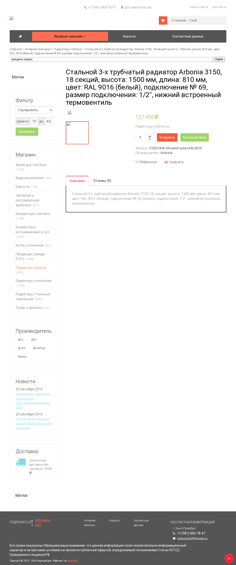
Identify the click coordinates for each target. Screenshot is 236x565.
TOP (227, 556)
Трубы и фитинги (29, 308)
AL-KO (22, 348)
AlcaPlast (39, 348)
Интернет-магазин (38, 49)
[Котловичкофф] (20, 36)
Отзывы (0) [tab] (102, 181)
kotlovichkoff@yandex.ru (192, 538)
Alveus (22, 356)
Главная (15, 49)
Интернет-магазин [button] (68, 36)
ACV (21, 339)
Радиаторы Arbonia (67, 49)
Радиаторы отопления (33, 281)
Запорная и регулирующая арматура (27, 200)
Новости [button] (129, 36)
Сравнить (176, 162)
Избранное (148, 162)
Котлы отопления (30, 245)
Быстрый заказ (194, 137)
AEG (33, 339)
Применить (26, 131)
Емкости (23, 187)
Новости (114, 520)
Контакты (219, 7)
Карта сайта (199, 7)
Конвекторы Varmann (33, 214)
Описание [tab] (77, 181)
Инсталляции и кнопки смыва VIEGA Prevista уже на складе (34, 423)
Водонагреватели (30, 178)
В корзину (167, 137)
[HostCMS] (11, 18)
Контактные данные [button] (188, 36)
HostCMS (72, 560)
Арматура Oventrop (31, 165)
